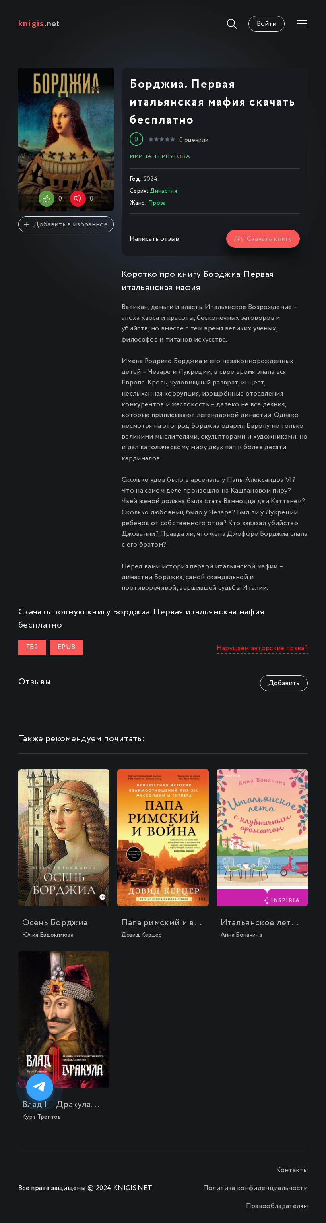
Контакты (292, 1170)
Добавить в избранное (70, 225)
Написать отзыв (154, 239)
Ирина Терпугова (160, 156)
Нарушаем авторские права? (262, 648)
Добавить (283, 683)
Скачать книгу (269, 239)
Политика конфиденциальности (255, 1188)
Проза (157, 203)
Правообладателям (277, 1206)
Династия (163, 191)
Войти (266, 24)
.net (39, 23)
